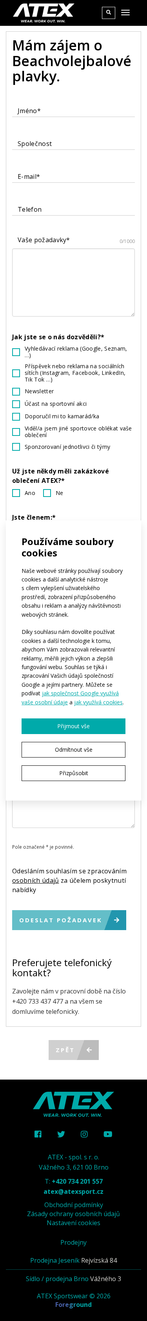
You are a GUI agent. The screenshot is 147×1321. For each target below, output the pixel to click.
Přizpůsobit (73, 773)
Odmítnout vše (74, 749)
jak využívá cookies (98, 702)
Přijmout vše (73, 726)
